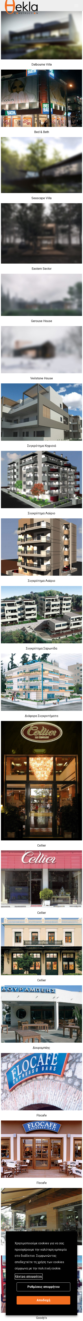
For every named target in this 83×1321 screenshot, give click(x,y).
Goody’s (41, 1318)
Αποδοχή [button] (43, 1300)
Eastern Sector (42, 268)
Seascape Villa (41, 198)
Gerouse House (41, 321)
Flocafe (41, 1115)
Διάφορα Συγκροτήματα (41, 716)
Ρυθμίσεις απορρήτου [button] (43, 1287)
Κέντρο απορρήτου (29, 1276)
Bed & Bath (41, 132)
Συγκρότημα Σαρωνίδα (41, 648)
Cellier (41, 845)
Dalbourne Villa (41, 64)
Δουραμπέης (41, 1048)
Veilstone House (41, 378)
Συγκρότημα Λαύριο (41, 513)
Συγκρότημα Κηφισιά (41, 446)
